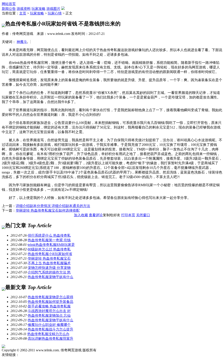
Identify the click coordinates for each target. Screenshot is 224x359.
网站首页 (9, 4)
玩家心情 (55, 13)
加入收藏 (81, 215)
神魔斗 (22, 42)
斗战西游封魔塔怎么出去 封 (49, 311)
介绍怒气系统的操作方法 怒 (49, 272)
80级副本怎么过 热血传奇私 (49, 249)
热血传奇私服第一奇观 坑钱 (49, 240)
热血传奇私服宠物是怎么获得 (50, 297)
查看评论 (96, 215)
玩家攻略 (39, 9)
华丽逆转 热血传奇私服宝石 (49, 258)
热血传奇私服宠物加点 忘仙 (49, 315)
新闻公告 (9, 9)
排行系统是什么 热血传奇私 (49, 235)
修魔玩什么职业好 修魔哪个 (49, 325)
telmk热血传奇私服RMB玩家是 (51, 244)
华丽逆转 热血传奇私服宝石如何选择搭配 (48, 210)
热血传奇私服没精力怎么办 (48, 334)
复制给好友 (111, 215)
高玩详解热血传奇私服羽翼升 (50, 338)
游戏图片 (53, 9)
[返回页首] (3, 347)
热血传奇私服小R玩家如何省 (50, 254)
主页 (22, 13)
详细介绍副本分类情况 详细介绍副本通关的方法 (53, 206)
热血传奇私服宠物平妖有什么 (50, 277)
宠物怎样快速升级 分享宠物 (49, 268)
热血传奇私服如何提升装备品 (50, 302)
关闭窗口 (143, 215)
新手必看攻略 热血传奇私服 (49, 306)
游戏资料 (24, 9)
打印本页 (128, 215)
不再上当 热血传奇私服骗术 (49, 263)
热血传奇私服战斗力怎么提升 (50, 329)
